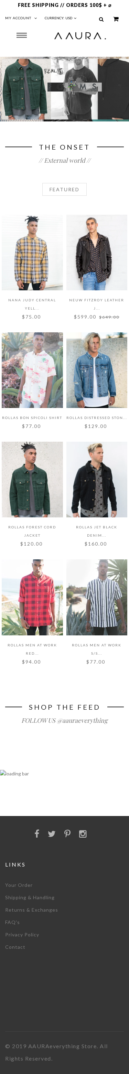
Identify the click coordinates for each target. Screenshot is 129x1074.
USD (68, 18)
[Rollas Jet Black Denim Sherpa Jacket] (97, 479)
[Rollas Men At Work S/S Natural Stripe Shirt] (97, 597)
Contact (15, 947)
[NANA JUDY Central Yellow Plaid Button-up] (32, 252)
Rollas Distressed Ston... (96, 418)
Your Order (19, 885)
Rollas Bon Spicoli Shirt (32, 418)
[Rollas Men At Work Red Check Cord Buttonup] (32, 597)
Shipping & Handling (30, 897)
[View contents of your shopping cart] (116, 19)
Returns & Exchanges (31, 910)
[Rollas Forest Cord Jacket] (32, 479)
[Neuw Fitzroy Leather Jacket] (97, 252)
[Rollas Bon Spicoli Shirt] (32, 370)
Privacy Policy (22, 934)
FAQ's (12, 922)
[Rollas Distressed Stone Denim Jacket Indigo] (97, 370)
